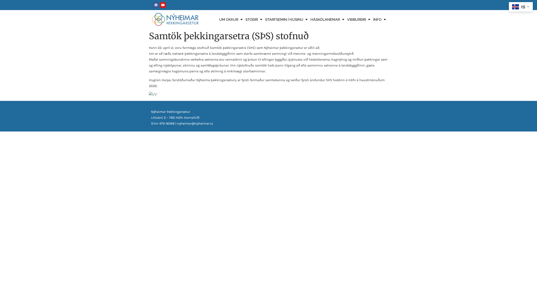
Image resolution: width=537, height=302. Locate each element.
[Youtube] (163, 5)
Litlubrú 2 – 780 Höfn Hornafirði (175, 118)
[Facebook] (156, 5)
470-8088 (167, 123)
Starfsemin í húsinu (284, 19)
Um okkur (228, 19)
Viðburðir (356, 19)
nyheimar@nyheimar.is (195, 123)
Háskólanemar (325, 19)
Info (377, 19)
